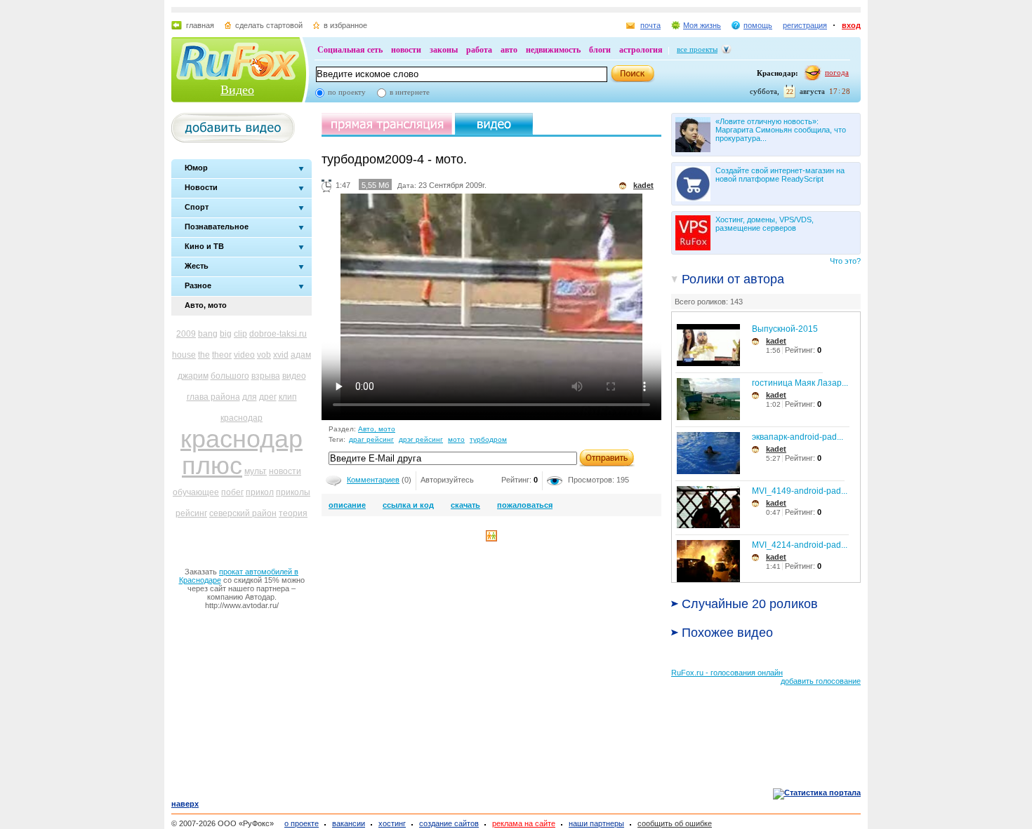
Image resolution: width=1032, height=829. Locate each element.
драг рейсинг (371, 439)
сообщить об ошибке (674, 823)
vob (264, 355)
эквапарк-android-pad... (797, 437)
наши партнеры (596, 823)
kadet (776, 341)
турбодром (488, 439)
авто (509, 50)
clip (240, 334)
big (226, 334)
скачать (465, 505)
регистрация (805, 25)
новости (406, 50)
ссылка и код (408, 505)
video (244, 355)
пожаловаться (525, 505)
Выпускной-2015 (785, 329)
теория (293, 513)
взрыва (265, 376)
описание (347, 505)
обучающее (196, 492)
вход (851, 25)
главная (200, 25)
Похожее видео (727, 633)
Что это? (845, 261)
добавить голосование (821, 681)
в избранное (345, 25)
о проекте (301, 823)
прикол (260, 492)
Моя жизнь (702, 25)
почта (650, 25)
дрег (268, 397)
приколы (293, 492)
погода (837, 72)
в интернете (410, 92)
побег (232, 492)
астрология (641, 50)
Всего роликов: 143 (709, 301)
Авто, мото (376, 429)
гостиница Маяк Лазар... (800, 383)
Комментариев (373, 480)
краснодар (241, 418)
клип (288, 397)
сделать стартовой (269, 25)
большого (230, 376)
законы (444, 50)
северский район (243, 513)
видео (294, 376)
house (184, 355)
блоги (600, 50)
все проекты (697, 49)
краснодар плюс (241, 452)
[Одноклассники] (491, 538)
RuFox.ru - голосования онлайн (727, 672)
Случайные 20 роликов (750, 604)
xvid (281, 355)
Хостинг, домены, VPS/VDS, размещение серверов (764, 223)
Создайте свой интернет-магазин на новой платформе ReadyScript (780, 174)
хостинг (392, 823)
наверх (185, 804)
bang (208, 334)
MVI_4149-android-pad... (799, 491)
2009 (186, 334)
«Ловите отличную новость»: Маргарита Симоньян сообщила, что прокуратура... (780, 129)
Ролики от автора (733, 279)
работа (479, 50)
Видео (237, 90)
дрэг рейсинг (421, 439)
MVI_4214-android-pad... (799, 545)
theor (222, 355)
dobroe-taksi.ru (278, 334)
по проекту (347, 92)
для (249, 397)
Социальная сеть (350, 50)
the (204, 355)
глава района (213, 397)
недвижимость (553, 50)
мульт (255, 471)
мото (456, 439)
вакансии (348, 823)
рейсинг (191, 513)
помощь (757, 25)
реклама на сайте (523, 823)
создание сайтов (449, 823)
